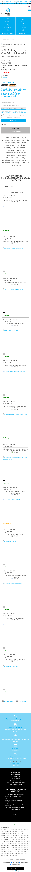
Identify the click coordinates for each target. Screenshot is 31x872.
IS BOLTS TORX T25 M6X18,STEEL (15, 283)
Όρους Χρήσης (5, 112)
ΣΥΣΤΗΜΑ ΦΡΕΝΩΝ (19, 38)
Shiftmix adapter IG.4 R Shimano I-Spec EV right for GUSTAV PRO (15, 449)
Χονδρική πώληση (15, 774)
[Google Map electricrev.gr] (15, 821)
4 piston (11, 85)
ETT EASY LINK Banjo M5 (15, 618)
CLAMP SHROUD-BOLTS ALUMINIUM (15, 365)
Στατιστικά (15, 862)
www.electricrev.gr (5, 12)
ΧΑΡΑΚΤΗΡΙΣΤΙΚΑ (15, 132)
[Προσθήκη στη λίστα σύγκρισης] (5, 123)
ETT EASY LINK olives (15, 534)
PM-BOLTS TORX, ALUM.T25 (15, 324)
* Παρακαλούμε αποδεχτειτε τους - (13, 111)
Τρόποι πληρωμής (15, 809)
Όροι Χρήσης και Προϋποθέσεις (15, 794)
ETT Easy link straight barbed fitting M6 (15, 576)
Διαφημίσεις (24, 862)
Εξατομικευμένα (15, 864)
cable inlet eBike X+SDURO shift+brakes (15, 492)
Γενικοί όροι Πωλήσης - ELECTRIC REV (14, 797)
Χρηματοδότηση (15, 757)
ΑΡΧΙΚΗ (4, 38)
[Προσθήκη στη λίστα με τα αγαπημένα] (2, 123)
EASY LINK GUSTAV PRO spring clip (15, 241)
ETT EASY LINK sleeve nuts (15, 659)
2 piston (4, 85)
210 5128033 (20, 1)
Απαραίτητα (7, 862)
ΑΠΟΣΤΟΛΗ (13, 120)
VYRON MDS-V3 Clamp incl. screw (15, 200)
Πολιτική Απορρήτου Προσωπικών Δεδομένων (14, 801)
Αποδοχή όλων (9, 859)
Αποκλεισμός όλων (20, 859)
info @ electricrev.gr (7, 1)
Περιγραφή (15, 129)
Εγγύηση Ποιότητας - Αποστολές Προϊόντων (14, 804)
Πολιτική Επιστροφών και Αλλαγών (15, 807)
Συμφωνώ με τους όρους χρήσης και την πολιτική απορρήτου (12, 116)
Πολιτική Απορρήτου (19, 112)
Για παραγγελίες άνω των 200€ (15, 758)
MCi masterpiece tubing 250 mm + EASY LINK (15, 407)
